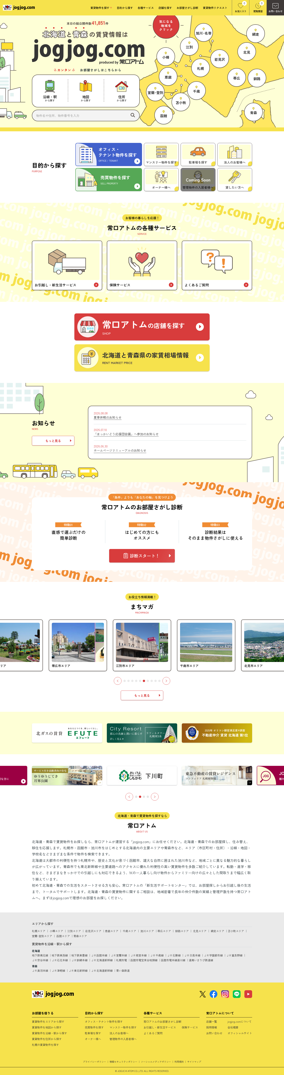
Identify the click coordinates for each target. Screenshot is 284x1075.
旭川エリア (147, 931)
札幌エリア (38, 931)
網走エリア (217, 931)
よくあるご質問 (153, 1033)
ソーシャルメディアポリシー (156, 1061)
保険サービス (190, 1027)
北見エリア (200, 931)
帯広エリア (164, 931)
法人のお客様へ (119, 1033)
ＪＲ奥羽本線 (40, 970)
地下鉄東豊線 (79, 955)
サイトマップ (194, 1061)
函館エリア (63, 936)
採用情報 (211, 1027)
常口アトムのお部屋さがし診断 (162, 1021)
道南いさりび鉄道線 (201, 960)
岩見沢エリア (93, 931)
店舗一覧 (211, 1021)
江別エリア (74, 931)
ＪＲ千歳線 (157, 955)
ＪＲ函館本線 (99, 955)
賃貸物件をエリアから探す (48, 1021)
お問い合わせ (214, 1033)
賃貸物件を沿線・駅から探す (49, 1033)
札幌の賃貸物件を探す (45, 1045)
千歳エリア (129, 931)
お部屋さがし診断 (187, 7)
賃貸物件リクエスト (215, 7)
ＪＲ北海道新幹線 (102, 960)
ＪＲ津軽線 (58, 970)
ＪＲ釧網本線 (79, 960)
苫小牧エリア (236, 931)
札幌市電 (121, 960)
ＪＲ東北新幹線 (78, 970)
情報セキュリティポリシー (123, 1061)
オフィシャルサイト (240, 1033)
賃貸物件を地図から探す (47, 1027)
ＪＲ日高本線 (192, 955)
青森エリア (80, 936)
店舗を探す (165, 7)
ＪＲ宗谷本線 (40, 960)
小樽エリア (56, 931)
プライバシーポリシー (94, 1061)
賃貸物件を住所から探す (47, 1039)
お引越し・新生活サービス (160, 1027)
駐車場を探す (93, 1033)
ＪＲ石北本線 (60, 960)
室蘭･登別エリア (42, 936)
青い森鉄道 (123, 970)
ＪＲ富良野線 (234, 955)
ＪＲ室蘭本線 (119, 955)
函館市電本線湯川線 (173, 960)
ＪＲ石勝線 (174, 955)
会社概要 (233, 1027)
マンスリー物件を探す (123, 1027)
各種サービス (146, 7)
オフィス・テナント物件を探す (104, 1021)
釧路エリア (182, 931)
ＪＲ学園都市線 (213, 955)
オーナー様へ (93, 1039)
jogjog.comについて (240, 1021)
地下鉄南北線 (40, 955)
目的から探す (125, 7)
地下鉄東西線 (60, 955)
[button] (118, 681)
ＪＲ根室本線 (138, 955)
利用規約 (179, 1061)
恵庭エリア (111, 931)
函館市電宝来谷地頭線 (143, 960)
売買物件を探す (94, 1027)
